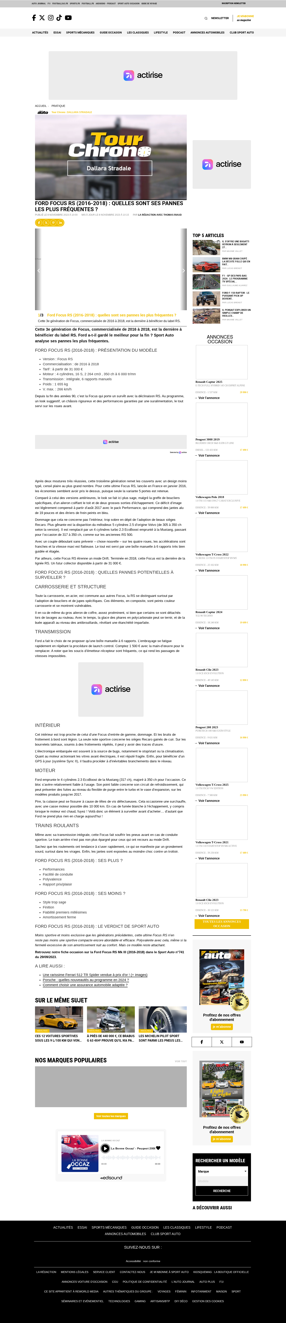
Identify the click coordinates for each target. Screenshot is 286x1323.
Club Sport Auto (242, 32)
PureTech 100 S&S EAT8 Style (213, 730)
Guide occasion (111, 32)
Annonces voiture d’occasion (84, 1281)
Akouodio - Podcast (106, 3)
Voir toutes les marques (111, 1116)
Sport (236, 1291)
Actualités (40, 32)
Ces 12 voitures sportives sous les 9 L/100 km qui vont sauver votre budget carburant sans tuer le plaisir (58, 1038)
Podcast (179, 32)
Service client (104, 1272)
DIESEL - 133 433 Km (207, 450)
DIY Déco (181, 1301)
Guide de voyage (149, 3)
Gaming (140, 1301)
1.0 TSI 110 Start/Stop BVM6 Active (216, 846)
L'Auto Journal (183, 1281)
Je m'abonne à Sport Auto (169, 1272)
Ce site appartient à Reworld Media (71, 1291)
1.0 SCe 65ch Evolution (210, 673)
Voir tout (181, 1061)
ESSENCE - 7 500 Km (206, 795)
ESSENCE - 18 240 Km (207, 622)
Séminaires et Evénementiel (82, 1301)
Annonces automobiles (207, 32)
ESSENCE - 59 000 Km (207, 507)
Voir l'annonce (208, 398)
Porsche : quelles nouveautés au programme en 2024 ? (86, 980)
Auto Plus (207, 1281)
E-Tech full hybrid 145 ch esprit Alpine (220, 385)
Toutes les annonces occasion (222, 924)
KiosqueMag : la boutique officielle (221, 1272)
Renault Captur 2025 (209, 381)
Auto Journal (39, 3)
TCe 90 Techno (204, 615)
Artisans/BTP (160, 1301)
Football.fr (88, 3)
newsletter (220, 18)
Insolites (42, 1031)
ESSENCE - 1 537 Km (206, 392)
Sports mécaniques (80, 32)
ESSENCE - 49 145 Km (207, 680)
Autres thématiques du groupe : (128, 1291)
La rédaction (46, 1272)
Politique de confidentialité (145, 1281)
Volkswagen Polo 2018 (210, 497)
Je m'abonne (245, 18)
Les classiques (138, 32)
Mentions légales (74, 1272)
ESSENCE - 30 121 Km (207, 910)
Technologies (119, 1301)
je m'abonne (222, 1026)
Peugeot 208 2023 (207, 727)
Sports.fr (75, 3)
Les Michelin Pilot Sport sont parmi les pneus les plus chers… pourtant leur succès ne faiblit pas (162, 1038)
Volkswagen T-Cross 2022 (212, 554)
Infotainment (201, 1291)
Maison (221, 1291)
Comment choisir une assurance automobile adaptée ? (85, 985)
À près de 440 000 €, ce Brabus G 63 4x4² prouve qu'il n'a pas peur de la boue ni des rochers (111, 1038)
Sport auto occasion (128, 3)
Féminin (180, 1291)
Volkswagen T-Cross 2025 (212, 784)
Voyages (164, 1291)
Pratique (58, 105)
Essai (57, 32)
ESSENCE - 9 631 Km (206, 737)
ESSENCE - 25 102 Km (207, 565)
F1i (49, 3)
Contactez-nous (132, 1272)
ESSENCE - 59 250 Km (207, 852)
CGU (115, 1281)
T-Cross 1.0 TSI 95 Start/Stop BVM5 (216, 558)
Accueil (41, 105)
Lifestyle (161, 32)
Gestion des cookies (208, 1301)
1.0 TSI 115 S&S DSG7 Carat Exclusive (218, 500)
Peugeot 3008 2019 (208, 439)
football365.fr (60, 3)
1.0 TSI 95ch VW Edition (209, 788)
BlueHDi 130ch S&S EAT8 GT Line (215, 443)
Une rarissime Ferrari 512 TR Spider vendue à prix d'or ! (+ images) (95, 975)
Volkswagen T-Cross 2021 (212, 842)
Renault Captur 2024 (209, 612)
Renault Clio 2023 (207, 669)
